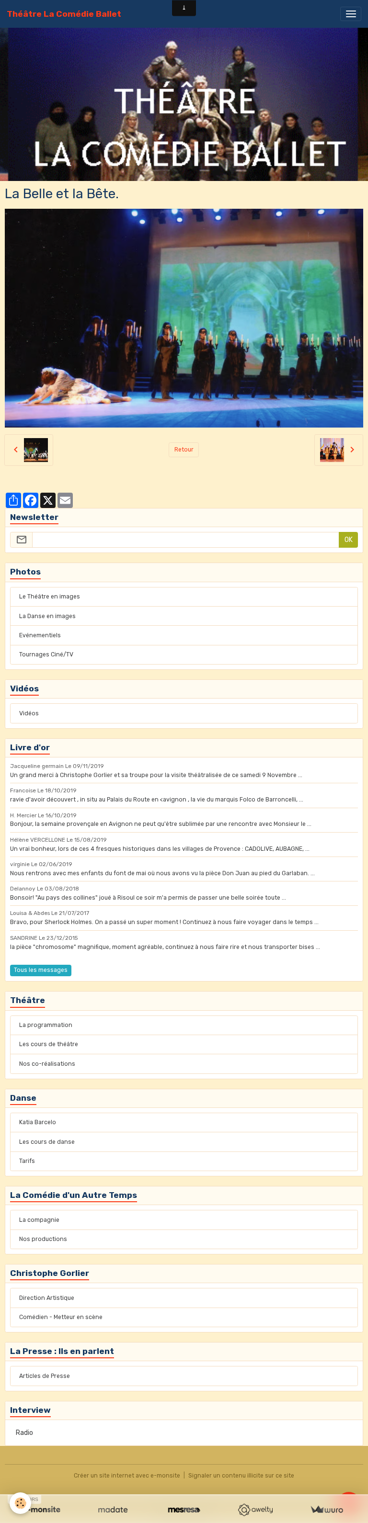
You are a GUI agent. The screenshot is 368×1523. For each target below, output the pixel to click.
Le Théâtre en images (49, 596)
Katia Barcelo (37, 1122)
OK (349, 540)
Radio (24, 1433)
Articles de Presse (44, 1376)
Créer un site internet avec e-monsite (127, 1475)
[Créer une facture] (326, 1509)
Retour (184, 449)
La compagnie (39, 1220)
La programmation (45, 1025)
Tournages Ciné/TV (46, 654)
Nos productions (43, 1239)
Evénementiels (40, 635)
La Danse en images (47, 616)
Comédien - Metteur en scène (61, 1317)
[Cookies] (20, 1503)
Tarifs (27, 1161)
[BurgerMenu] (350, 14)
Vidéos (29, 713)
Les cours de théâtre (48, 1044)
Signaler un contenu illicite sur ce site (241, 1475)
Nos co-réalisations (47, 1063)
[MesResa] (184, 1509)
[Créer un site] (41, 1509)
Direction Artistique (46, 1298)
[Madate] (113, 1509)
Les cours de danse (47, 1142)
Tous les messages (41, 970)
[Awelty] (255, 1509)
